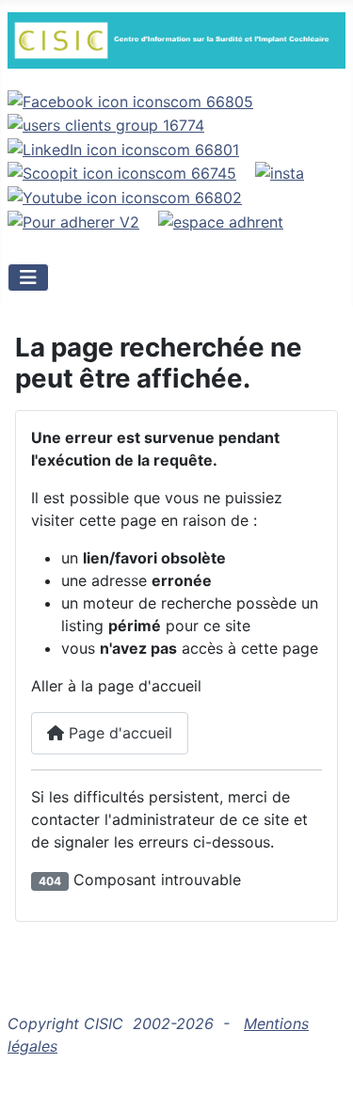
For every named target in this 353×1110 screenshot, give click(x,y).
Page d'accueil (118, 732)
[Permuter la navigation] (28, 277)
